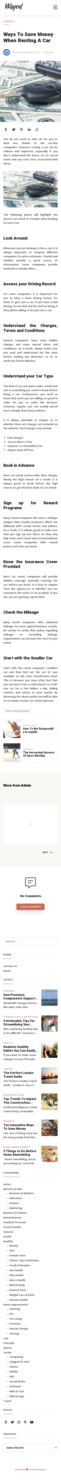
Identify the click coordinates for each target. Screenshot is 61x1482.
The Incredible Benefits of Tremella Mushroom (35, 817)
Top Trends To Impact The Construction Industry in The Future (20, 1101)
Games (13, 1367)
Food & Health (12, 1227)
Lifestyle (8, 1343)
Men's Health (17, 1280)
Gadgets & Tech (19, 1362)
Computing (16, 1357)
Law (5, 1338)
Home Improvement (16, 1147)
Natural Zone (17, 1290)
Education (15, 1198)
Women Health (18, 1300)
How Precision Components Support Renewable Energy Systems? (19, 996)
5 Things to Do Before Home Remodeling (19, 1153)
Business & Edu (13, 1095)
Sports (7, 1348)
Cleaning (14, 1309)
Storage (14, 1333)
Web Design (16, 1396)
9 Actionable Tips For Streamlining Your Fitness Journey (19, 1022)
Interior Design (18, 1328)
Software (15, 1386)
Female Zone (17, 1255)
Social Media (17, 1381)
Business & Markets (21, 1193)
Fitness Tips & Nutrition (20, 1017)
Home (7, 971)
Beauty (13, 1245)
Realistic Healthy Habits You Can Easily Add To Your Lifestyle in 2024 (19, 1048)
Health (8, 1043)
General (9, 991)
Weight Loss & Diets (22, 1295)
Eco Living (15, 1319)
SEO (11, 1376)
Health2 (8, 1241)
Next (45, 852)
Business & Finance (15, 1213)
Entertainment (12, 1217)
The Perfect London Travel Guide (18, 1075)
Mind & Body (17, 1285)
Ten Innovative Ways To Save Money (18, 1127)
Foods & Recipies (36, 810)
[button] (55, 7)
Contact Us (10, 966)
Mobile (13, 1371)
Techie (7, 1352)
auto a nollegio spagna (17, 711)
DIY (11, 1314)
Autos (7, 1184)
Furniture (15, 1323)
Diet (12, 1250)
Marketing (15, 1208)
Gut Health (16, 1270)
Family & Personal (14, 1222)
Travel (8, 1069)
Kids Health (16, 1275)
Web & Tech (16, 1391)
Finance (9, 21)
